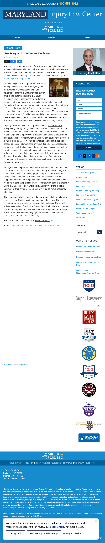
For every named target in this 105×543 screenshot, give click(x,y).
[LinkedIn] (89, 156)
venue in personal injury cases (18, 78)
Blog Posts (90, 463)
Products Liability (86, 209)
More (87, 37)
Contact (52, 37)
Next (25, 364)
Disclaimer (29, 463)
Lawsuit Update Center (86, 252)
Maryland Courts (54, 225)
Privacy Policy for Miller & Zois (48, 463)
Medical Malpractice (87, 200)
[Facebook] (80, 156)
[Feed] (98, 156)
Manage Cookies (72, 533)
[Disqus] (36, 259)
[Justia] (93, 156)
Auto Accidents (85, 173)
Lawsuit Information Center (88, 246)
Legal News (83, 186)
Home (17, 37)
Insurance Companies (20, 225)
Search (99, 232)
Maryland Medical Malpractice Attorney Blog (87, 271)
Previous (9, 364)
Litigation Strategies (36, 225)
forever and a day (24, 203)
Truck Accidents (85, 213)
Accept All (15, 533)
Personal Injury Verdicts (88, 204)
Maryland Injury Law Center (52, 14)
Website (19, 463)
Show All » (80, 217)
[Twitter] (84, 156)
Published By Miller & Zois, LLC (52, 27)
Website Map (79, 463)
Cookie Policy (57, 526)
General (81, 177)
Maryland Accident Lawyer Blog (87, 263)
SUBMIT (89, 148)
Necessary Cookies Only (44, 533)
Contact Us (67, 463)
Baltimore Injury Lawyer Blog (88, 257)
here (29, 72)
